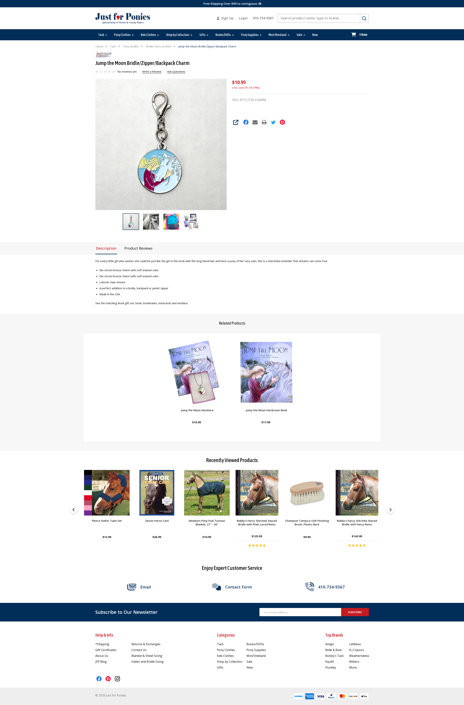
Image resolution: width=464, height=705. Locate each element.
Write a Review (151, 71)
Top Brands (334, 635)
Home (99, 46)
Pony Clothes (122, 35)
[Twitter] (273, 122)
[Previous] (73, 509)
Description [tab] (106, 248)
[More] (106, 35)
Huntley (330, 667)
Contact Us (138, 650)
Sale (299, 35)
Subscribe (355, 612)
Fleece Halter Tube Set (107, 520)
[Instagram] (117, 678)
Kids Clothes (148, 35)
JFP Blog (101, 662)
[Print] (264, 122)
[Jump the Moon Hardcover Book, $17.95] (266, 372)
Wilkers (354, 662)
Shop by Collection (177, 35)
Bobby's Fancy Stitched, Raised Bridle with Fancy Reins (357, 522)
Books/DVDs (223, 35)
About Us (101, 656)
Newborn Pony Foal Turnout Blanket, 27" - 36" (207, 522)
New (315, 35)
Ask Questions (176, 71)
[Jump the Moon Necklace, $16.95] (197, 372)
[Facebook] (245, 122)
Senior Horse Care (157, 520)
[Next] (390, 509)
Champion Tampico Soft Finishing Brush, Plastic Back (307, 522)
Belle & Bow (333, 650)
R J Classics (356, 650)
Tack (101, 35)
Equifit (329, 662)
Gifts (202, 35)
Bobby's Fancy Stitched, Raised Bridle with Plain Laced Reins (257, 522)
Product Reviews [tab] (138, 248)
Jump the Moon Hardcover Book (266, 410)
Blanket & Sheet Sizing (146, 656)
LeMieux (355, 644)
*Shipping (102, 644)
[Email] (255, 122)
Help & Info (104, 635)
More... (353, 667)
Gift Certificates (105, 650)
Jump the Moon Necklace (197, 410)
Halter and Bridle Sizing (147, 662)
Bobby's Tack (334, 656)
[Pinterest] (282, 122)
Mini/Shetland (277, 35)
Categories (226, 635)
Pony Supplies (250, 35)
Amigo (329, 644)
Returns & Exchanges (145, 644)
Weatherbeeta (359, 656)
